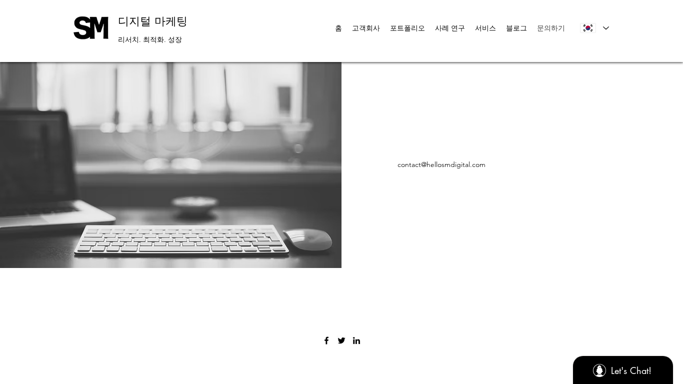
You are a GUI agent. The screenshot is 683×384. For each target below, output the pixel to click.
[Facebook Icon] (327, 341)
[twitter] (341, 341)
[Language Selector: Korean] (594, 28)
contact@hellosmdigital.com (442, 164)
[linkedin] (357, 341)
